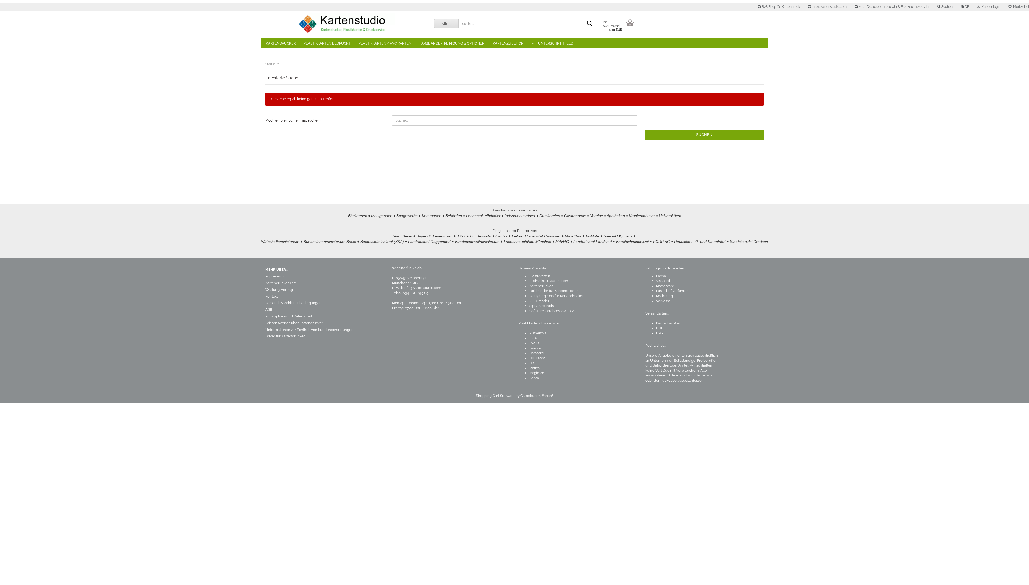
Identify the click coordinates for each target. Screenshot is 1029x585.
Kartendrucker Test (280, 283)
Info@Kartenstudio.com (422, 288)
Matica (534, 368)
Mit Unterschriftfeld (552, 43)
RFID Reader (539, 301)
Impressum (274, 276)
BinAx (534, 338)
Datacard (536, 353)
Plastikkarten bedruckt (327, 43)
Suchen (704, 135)
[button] (965, 7)
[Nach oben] (1014, 577)
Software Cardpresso (546, 311)
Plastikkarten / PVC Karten (385, 43)
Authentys (537, 333)
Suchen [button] (947, 7)
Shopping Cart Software (495, 396)
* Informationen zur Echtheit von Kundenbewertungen (309, 330)
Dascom (535, 348)
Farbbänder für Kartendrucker (553, 291)
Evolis (534, 343)
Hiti (532, 363)
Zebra (534, 378)
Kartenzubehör (508, 43)
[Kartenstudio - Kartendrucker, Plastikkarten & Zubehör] (345, 24)
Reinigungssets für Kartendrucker (556, 296)
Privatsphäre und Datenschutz (289, 316)
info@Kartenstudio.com (829, 7)
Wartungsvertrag (279, 290)
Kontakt (271, 296)
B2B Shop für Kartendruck (780, 7)
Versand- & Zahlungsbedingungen (293, 303)
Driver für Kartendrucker (285, 336)
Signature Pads (541, 306)
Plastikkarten (539, 276)
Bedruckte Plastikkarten (548, 281)
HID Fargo (537, 358)
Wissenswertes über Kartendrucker (294, 323)
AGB (269, 310)
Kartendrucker (281, 43)
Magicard (536, 373)
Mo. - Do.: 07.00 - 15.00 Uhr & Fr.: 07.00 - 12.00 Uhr (893, 7)
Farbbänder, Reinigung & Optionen (452, 43)
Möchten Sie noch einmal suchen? (293, 120)
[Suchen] (590, 24)
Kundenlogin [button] (990, 7)
